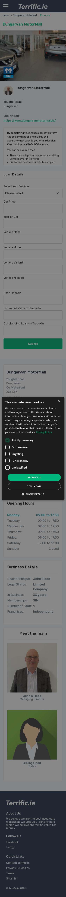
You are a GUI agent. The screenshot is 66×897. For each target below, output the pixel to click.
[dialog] (33, 448)
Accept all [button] (34, 477)
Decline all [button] (34, 486)
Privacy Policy (44, 432)
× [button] (58, 401)
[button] (33, 494)
